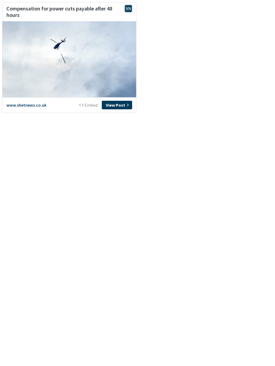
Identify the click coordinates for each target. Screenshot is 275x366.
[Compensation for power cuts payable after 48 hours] (69, 59)
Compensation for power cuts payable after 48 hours (59, 11)
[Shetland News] (128, 9)
